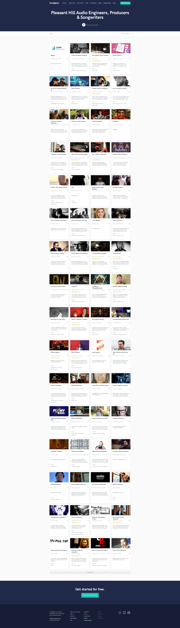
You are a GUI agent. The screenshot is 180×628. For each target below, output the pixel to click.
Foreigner (103, 433)
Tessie (52, 466)
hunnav (78, 301)
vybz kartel (124, 334)
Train (72, 169)
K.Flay (98, 466)
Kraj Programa (53, 367)
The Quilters (73, 466)
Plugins (100, 3)
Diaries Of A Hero (54, 369)
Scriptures (55, 169)
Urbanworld (53, 202)
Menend (78, 466)
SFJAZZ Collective (54, 400)
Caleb (58, 334)
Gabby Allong (115, 103)
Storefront (86, 612)
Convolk (96, 70)
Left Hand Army (54, 204)
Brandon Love (74, 400)
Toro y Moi (94, 466)
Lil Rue (52, 565)
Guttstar (114, 301)
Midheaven (73, 70)
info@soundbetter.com (55, 618)
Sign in (114, 3)
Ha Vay (97, 334)
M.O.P (58, 103)
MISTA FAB (73, 435)
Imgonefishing (104, 565)
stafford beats (74, 301)
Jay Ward (99, 565)
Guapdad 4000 (53, 103)
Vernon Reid (61, 334)
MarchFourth (80, 534)
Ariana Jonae (76, 367)
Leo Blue (93, 334)
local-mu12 (120, 103)
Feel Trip (55, 466)
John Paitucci (60, 400)
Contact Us (100, 618)
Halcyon (76, 103)
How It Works (80, 3)
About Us (72, 616)
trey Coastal (82, 235)
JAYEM (75, 565)
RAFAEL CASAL (74, 433)
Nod (113, 499)
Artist (81, 367)
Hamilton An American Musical (77, 532)
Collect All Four (59, 202)
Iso (51, 499)
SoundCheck (93, 3)
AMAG (78, 565)
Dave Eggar (94, 433)
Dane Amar (83, 301)
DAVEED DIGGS (81, 433)
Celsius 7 (78, 235)
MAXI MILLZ (94, 565)
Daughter (78, 169)
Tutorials (100, 614)
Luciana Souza (53, 402)
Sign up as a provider (75, 612)
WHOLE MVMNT (60, 169)
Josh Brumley (82, 70)
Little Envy (115, 235)
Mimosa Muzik (94, 103)
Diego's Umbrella (74, 534)
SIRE (72, 565)
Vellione (124, 103)
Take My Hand (58, 499)
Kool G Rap (62, 103)
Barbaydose (73, 235)
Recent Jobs (72, 3)
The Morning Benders (104, 466)
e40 (113, 70)
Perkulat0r (118, 301)
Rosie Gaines (115, 268)
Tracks (87, 3)
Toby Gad (98, 433)
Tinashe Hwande (95, 105)
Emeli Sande (115, 334)
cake (75, 169)
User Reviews (73, 618)
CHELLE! (77, 70)
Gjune (53, 499)
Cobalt (72, 103)
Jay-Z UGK (117, 70)
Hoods (122, 235)
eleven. (118, 235)
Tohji (93, 70)
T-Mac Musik (73, 202)
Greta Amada (59, 367)
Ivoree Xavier (100, 103)
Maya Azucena (53, 334)
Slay (51, 169)
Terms (99, 612)
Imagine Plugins (107, 3)
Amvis (72, 367)
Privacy (99, 616)
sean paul (120, 334)
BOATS (122, 301)
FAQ (71, 620)
